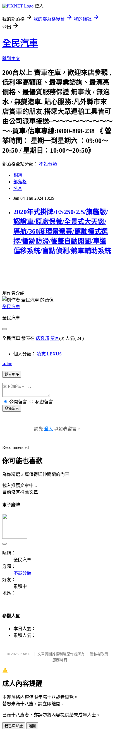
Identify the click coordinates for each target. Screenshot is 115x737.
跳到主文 (11, 58)
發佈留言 (11, 408)
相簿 (17, 175)
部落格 (20, 181)
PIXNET (26, 654)
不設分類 (48, 164)
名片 (17, 188)
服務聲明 (59, 660)
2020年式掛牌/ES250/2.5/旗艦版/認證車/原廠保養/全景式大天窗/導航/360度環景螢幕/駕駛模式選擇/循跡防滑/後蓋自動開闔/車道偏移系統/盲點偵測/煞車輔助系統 (62, 231)
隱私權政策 (99, 654)
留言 (54, 338)
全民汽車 (20, 43)
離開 (32, 726)
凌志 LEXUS (49, 354)
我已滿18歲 (13, 726)
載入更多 (11, 374)
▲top (7, 363)
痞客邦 (42, 338)
